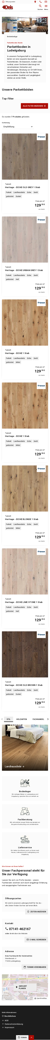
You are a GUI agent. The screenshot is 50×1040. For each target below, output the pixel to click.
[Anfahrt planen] (36, 1)
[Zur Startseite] (7, 7)
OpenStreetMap (42, 998)
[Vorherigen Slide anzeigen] (2, 719)
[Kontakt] (46, 1)
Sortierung (6, 123)
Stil (8, 719)
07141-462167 (20, 929)
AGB (6, 1020)
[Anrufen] (41, 1)
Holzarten (21, 719)
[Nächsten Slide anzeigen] (48, 719)
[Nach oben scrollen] (31, 1037)
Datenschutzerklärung (14, 1024)
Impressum (9, 1027)
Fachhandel (38, 719)
